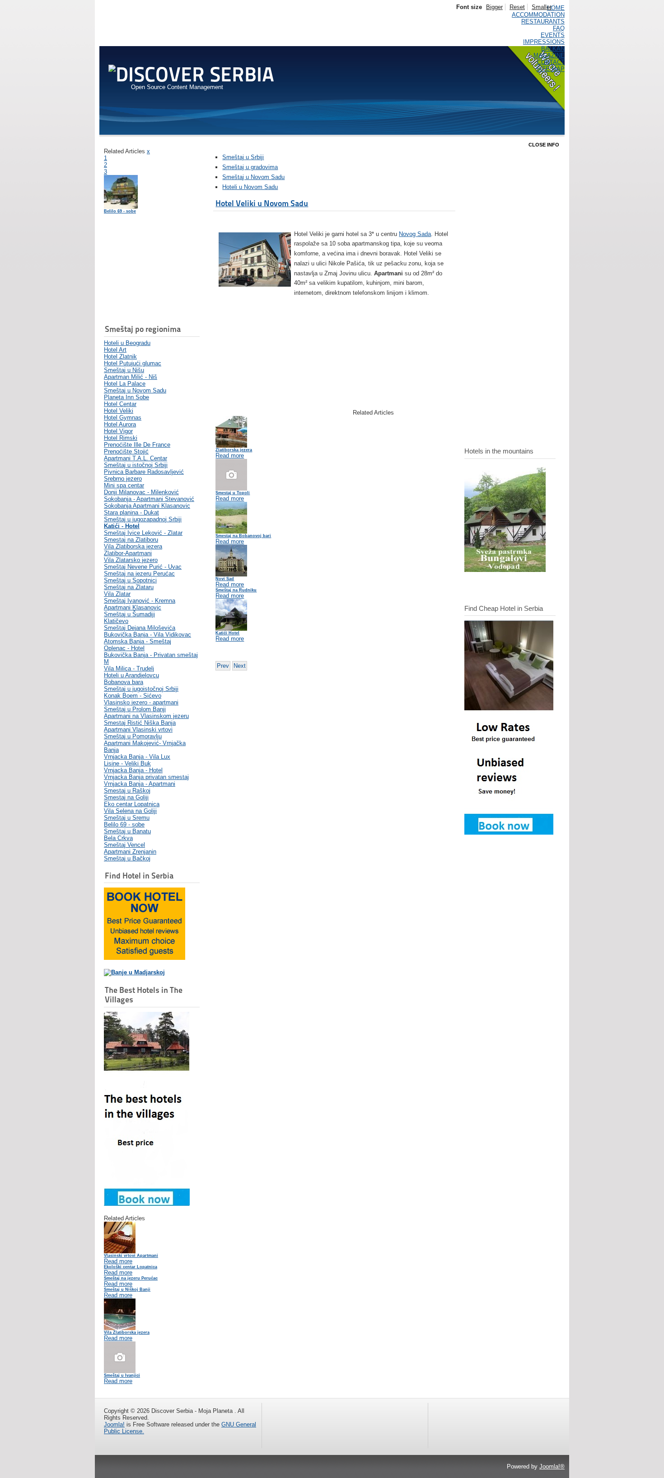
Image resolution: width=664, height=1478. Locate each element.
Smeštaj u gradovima (250, 167)
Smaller (542, 7)
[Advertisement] (149, 270)
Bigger (494, 7)
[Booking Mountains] (505, 570)
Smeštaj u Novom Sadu (253, 177)
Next (240, 665)
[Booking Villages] (147, 1203)
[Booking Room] (508, 832)
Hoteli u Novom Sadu (250, 187)
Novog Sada (415, 234)
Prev (223, 665)
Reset (517, 7)
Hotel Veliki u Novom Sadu (261, 203)
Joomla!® (552, 1466)
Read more (118, 1261)
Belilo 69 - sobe (120, 211)
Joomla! (114, 1424)
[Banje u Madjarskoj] (134, 972)
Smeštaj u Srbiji (243, 157)
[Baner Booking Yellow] (144, 957)
